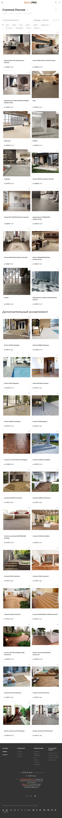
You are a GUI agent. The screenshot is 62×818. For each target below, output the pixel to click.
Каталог (5, 748)
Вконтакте (27, 796)
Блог (35, 757)
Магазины (37, 751)
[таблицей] (59, 20)
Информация (38, 748)
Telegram (31, 796)
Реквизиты (37, 764)
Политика (36, 762)
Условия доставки (53, 755)
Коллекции (37, 20)
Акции (4, 751)
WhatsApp (35, 796)
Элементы (45, 20)
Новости (19, 751)
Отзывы (19, 753)
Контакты (20, 756)
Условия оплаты (52, 753)
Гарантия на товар (53, 757)
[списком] (56, 20)
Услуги (4, 754)
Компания (21, 748)
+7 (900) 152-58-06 (26, 772)
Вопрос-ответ (52, 760)
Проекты (36, 760)
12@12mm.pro (32, 776)
